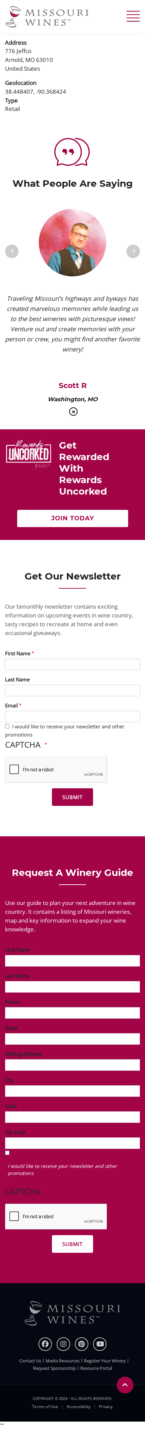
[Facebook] (45, 1344)
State (11, 1106)
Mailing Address (23, 1053)
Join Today (72, 518)
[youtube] (100, 1344)
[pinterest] (81, 1344)
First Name (17, 653)
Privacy (106, 1406)
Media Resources (63, 1361)
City (9, 1080)
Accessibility (79, 1406)
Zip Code (15, 1132)
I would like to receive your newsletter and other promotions (62, 1169)
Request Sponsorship (54, 1368)
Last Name (17, 679)
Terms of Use (45, 1406)
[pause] (73, 411)
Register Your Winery (105, 1361)
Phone (12, 1001)
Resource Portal (96, 1368)
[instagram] (63, 1344)
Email (11, 705)
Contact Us (30, 1361)
